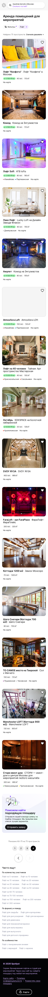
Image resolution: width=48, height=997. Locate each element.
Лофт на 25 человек (10, 884)
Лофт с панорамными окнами (15, 944)
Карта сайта (8, 978)
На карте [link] (7, 82)
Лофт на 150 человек (11, 899)
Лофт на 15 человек (10, 880)
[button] (26, 5)
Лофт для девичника (11, 920)
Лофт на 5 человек (10, 876)
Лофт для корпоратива (30, 912)
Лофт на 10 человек (29, 876)
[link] (24, 992)
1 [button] (21, 65)
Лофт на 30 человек (30, 884)
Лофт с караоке (26, 948)
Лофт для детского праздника (15, 935)
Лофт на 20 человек (30, 880)
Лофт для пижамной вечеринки (16, 924)
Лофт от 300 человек (11, 903)
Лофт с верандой (9, 948)
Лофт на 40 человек (10, 888)
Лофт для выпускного (11, 931)
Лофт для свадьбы (10, 912)
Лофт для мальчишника (12, 927)
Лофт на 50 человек (30, 888)
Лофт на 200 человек (32, 899)
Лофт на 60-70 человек (12, 892)
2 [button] (22, 65)
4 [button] (25, 65)
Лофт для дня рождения (12, 916)
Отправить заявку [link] (16, 827)
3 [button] (24, 65)
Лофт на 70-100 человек (12, 895)
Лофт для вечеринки (35, 916)
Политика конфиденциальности (14, 979)
